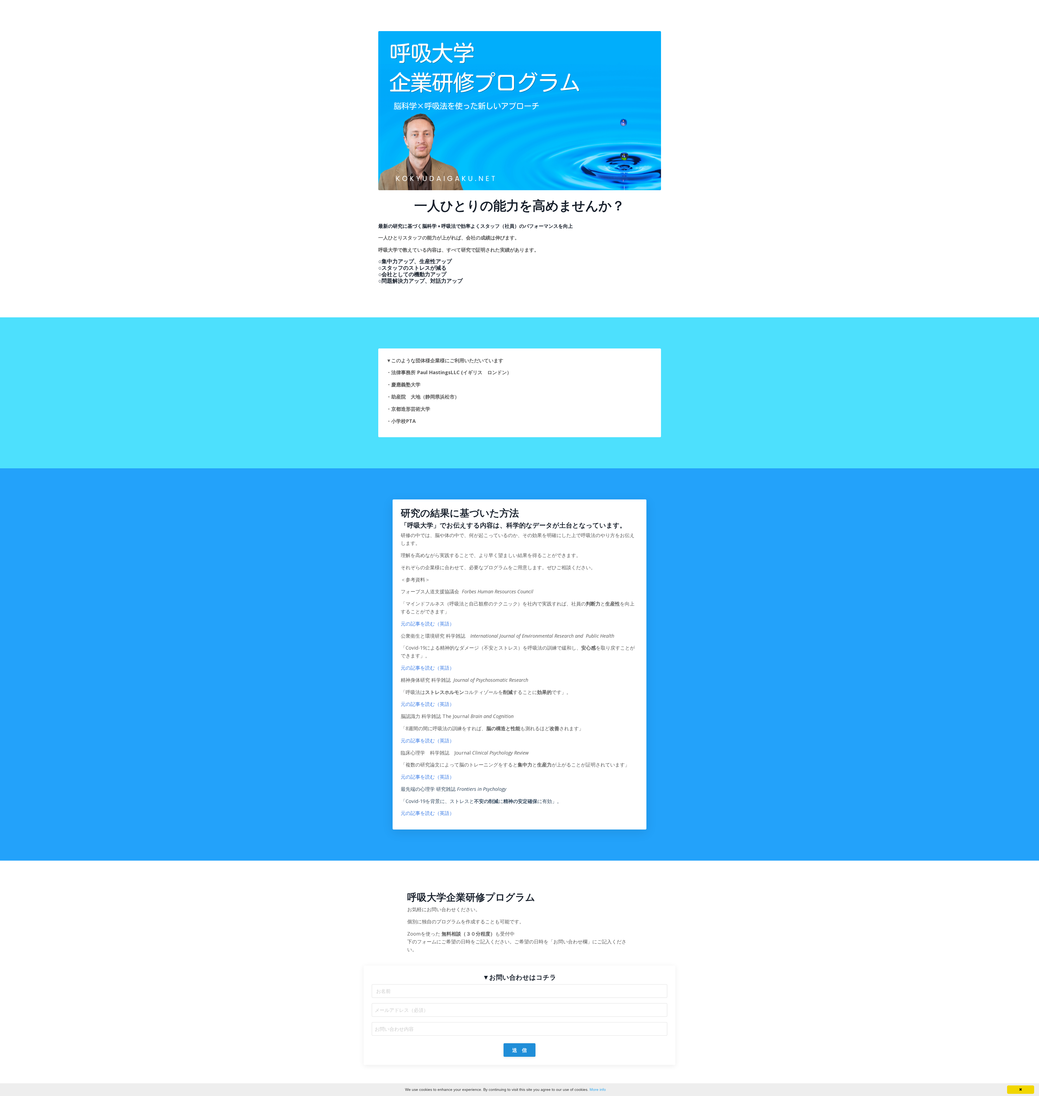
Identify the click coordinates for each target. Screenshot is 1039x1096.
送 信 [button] (519, 1050)
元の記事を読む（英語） (427, 623)
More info (598, 1089)
